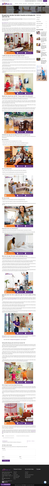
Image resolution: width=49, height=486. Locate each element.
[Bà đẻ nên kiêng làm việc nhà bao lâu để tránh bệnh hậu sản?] (38, 38)
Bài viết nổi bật (39, 29)
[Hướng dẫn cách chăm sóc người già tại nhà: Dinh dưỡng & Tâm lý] (38, 32)
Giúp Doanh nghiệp (31, 3)
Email (20, 456)
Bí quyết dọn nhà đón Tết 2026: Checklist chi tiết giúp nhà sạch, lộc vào (44, 54)
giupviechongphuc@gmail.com (7, 480)
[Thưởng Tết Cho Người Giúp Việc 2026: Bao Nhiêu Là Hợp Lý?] (38, 44)
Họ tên (3, 456)
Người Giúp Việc (37, 3)
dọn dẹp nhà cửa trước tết (9, 435)
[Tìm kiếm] (46, 3)
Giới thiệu (20, 3)
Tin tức (42, 3)
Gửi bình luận (5, 460)
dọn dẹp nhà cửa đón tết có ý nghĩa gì (23, 435)
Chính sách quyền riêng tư (29, 474)
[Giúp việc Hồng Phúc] (7, 3)
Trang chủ (16, 3)
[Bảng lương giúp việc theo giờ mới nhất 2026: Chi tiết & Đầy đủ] (38, 59)
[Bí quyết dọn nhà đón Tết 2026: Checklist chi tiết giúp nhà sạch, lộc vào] (38, 51)
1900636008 (8, 478)
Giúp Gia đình (25, 3)
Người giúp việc (27, 477)
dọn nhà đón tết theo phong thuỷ (8, 437)
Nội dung (3, 448)
